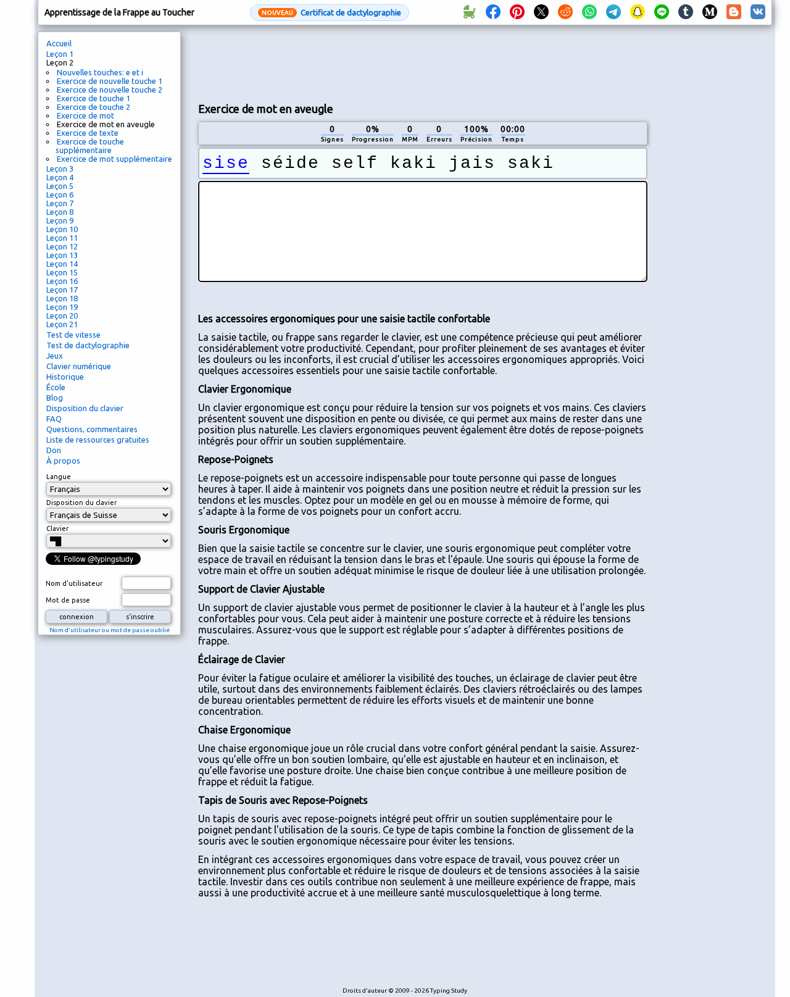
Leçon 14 (62, 263)
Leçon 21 (62, 324)
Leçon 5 (59, 185)
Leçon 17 (62, 289)
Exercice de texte (87, 132)
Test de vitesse (73, 334)
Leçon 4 (59, 177)
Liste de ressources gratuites (97, 439)
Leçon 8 (59, 211)
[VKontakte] (757, 12)
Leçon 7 (59, 203)
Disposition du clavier (84, 408)
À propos (63, 460)
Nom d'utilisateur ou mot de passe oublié (109, 630)
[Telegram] (613, 12)
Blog (54, 397)
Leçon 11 (62, 237)
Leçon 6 (59, 194)
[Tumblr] (685, 12)
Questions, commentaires (92, 429)
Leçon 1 (59, 53)
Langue (58, 476)
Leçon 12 (62, 246)
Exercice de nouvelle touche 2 (109, 89)
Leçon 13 (62, 255)
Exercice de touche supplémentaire (90, 145)
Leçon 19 (62, 306)
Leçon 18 (62, 298)
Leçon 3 (59, 168)
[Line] (661, 12)
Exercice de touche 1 (93, 98)
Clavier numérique (78, 366)
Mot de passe (68, 600)
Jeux (54, 355)
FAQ (54, 418)
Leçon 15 (62, 272)
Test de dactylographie (88, 345)
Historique (65, 376)
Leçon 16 (62, 281)
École (55, 387)
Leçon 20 (62, 315)
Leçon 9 (59, 220)
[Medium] (709, 12)
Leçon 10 (62, 229)
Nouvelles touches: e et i (100, 72)
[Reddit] (565, 12)
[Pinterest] (517, 12)
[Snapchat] (637, 12)
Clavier (57, 528)
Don (53, 450)
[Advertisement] (422, 62)
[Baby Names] (469, 12)
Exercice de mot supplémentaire (114, 158)
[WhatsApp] (589, 12)
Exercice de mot (85, 115)
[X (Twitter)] (541, 12)
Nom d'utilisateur (74, 583)
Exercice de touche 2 (93, 106)
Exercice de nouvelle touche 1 (109, 81)
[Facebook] (493, 12)
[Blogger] (733, 12)
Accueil (59, 43)
